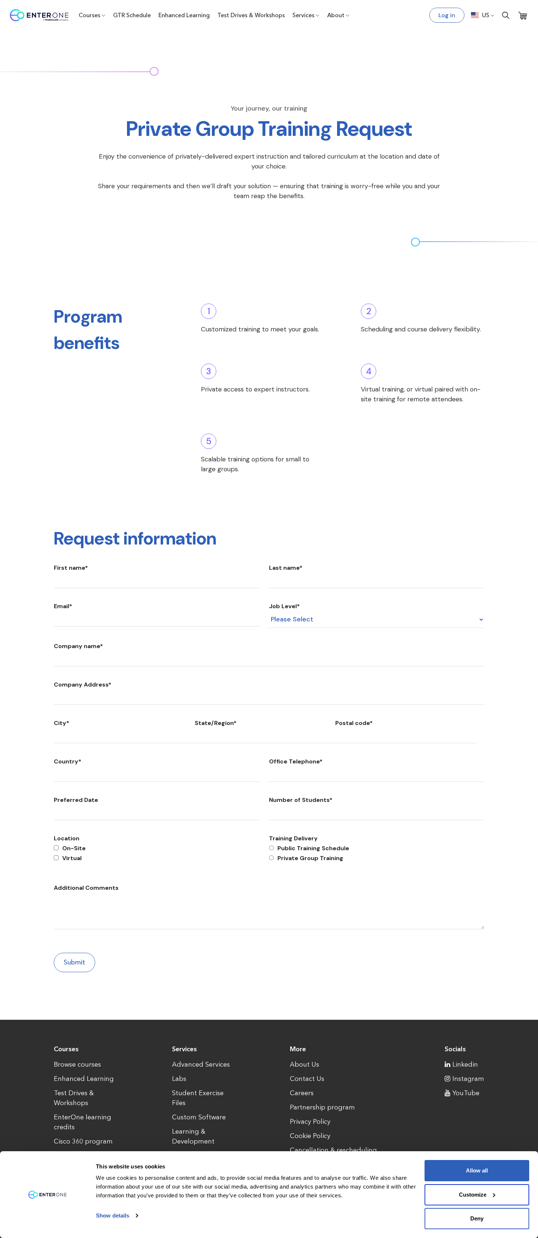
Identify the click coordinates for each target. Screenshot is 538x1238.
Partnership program (322, 1107)
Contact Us (307, 1079)
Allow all (477, 1170)
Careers (302, 1093)
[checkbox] (157, 853)
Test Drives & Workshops (251, 15)
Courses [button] (89, 15)
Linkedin (465, 1064)
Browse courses (77, 1064)
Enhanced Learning (184, 15)
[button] (482, 15)
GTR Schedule (132, 15)
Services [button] (303, 15)
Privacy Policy (310, 1122)
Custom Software (199, 1117)
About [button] (335, 15)
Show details (112, 1215)
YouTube (465, 1093)
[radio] (376, 848)
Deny (476, 1218)
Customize (472, 1194)
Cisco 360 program (83, 1141)
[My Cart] (522, 15)
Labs (179, 1079)
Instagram (468, 1079)
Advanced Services (201, 1064)
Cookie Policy (310, 1136)
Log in (446, 15)
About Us (304, 1064)
